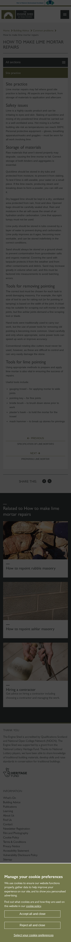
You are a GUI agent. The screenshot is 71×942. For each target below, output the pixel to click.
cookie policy (33, 906)
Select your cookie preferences (34, 935)
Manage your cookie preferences (33, 877)
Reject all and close (32, 925)
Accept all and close (32, 913)
